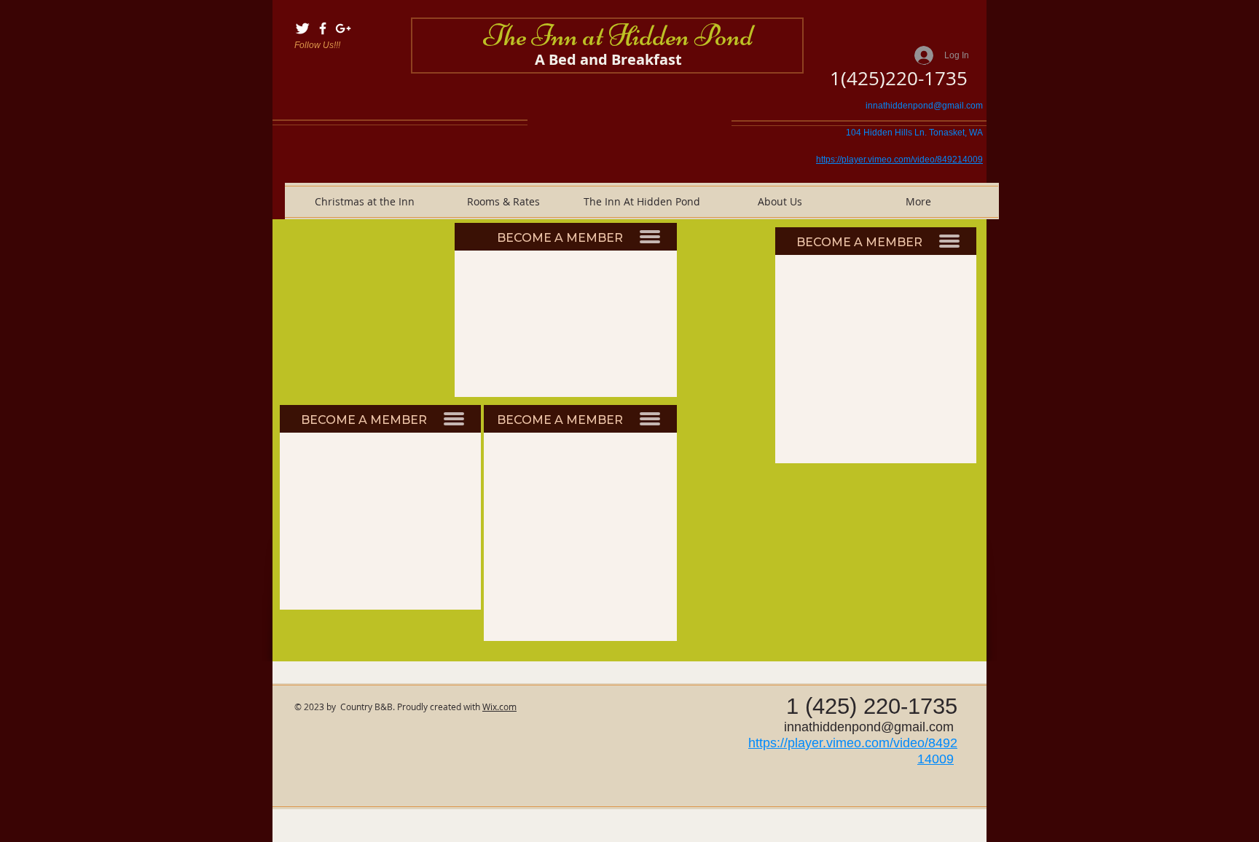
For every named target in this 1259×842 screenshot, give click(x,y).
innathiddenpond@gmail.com (924, 106)
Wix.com (499, 706)
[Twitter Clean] (302, 28)
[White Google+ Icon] (343, 28)
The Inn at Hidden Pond (618, 35)
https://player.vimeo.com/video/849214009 (899, 159)
